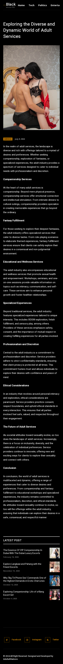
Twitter (56, 639)
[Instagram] (27, 640)
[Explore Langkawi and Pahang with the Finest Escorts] (55, 567)
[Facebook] (7, 640)
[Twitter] (47, 640)
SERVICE (7, 139)
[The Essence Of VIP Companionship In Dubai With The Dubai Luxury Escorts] (55, 553)
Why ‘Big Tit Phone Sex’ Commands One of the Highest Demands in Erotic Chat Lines (24, 579)
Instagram (37, 639)
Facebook (16, 639)
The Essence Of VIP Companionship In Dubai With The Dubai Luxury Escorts (22, 552)
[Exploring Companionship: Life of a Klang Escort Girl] (55, 594)
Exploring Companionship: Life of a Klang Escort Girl (23, 593)
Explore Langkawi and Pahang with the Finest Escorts (22, 565)
